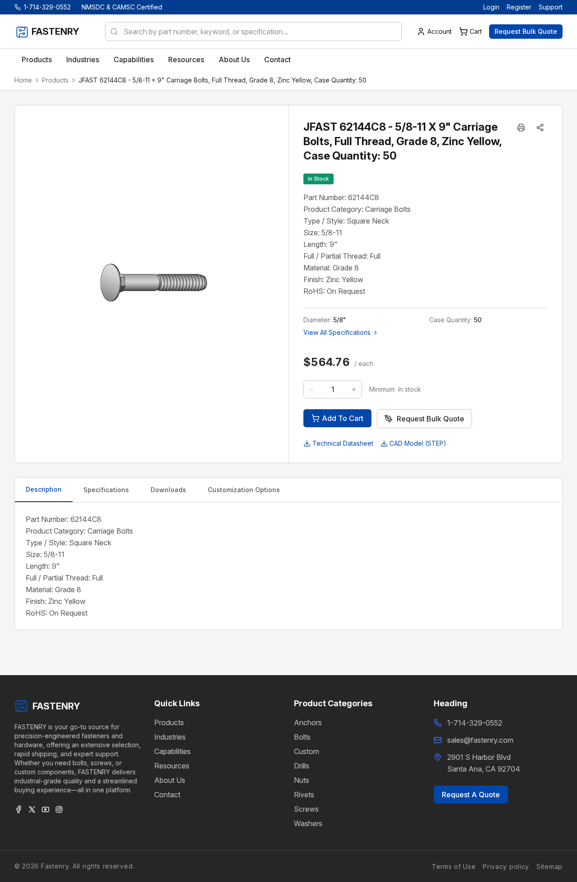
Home (23, 80)
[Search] (111, 31)
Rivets (304, 794)
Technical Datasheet (342, 443)
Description (44, 489)
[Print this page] (521, 127)
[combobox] (253, 31)
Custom (306, 751)
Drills (301, 765)
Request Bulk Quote (526, 31)
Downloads (168, 490)
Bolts (302, 736)
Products (55, 80)
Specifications (106, 490)
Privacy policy (506, 866)
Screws (306, 808)
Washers (308, 823)
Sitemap (549, 866)
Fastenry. (54, 866)
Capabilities (172, 751)
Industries (170, 736)
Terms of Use (454, 866)
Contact (167, 794)
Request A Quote (471, 794)
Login (491, 7)
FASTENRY (56, 706)
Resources (171, 765)
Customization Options (244, 490)
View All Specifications (337, 332)
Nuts (301, 780)
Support (551, 7)
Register (519, 7)
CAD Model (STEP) (417, 443)
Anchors (308, 722)
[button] (540, 127)
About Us (169, 780)
